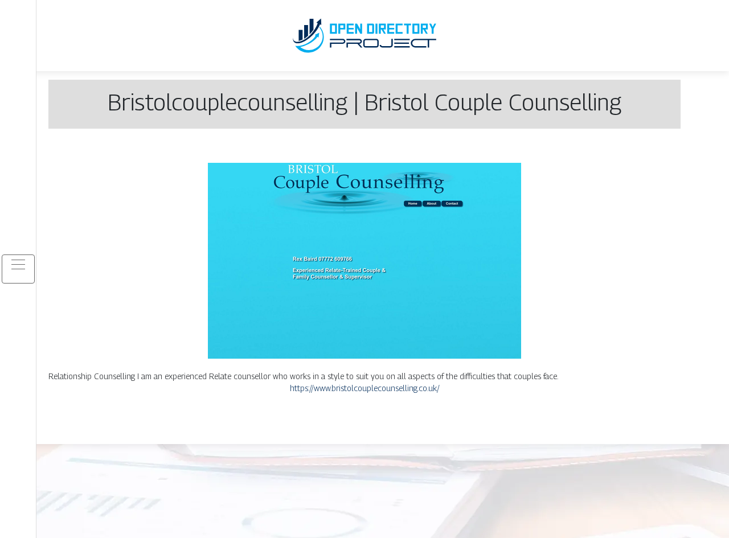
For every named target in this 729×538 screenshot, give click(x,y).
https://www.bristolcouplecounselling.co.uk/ (365, 388)
